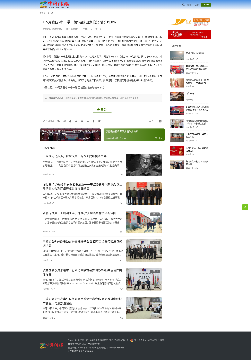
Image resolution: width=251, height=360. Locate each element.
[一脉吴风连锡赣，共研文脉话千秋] (177, 137)
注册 (196, 4)
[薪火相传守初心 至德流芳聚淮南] (177, 164)
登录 (189, 4)
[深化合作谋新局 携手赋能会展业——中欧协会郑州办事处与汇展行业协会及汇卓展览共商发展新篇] (144, 193)
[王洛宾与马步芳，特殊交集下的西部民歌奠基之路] (144, 165)
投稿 (207, 4)
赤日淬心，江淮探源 (195, 52)
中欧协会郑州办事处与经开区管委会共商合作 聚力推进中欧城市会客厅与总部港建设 (82, 301)
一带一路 (97, 29)
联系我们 (80, 351)
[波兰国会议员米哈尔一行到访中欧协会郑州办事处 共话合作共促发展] (144, 279)
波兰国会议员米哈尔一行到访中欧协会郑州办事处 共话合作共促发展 (82, 272)
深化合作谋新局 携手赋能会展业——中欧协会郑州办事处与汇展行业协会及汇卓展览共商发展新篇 (82, 186)
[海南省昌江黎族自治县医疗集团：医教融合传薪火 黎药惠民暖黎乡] (177, 123)
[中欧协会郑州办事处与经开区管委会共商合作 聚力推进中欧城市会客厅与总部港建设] (144, 308)
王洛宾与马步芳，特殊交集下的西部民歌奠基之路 (75, 156)
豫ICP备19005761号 (119, 340)
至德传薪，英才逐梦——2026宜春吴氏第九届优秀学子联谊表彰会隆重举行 (197, 69)
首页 (41, 13)
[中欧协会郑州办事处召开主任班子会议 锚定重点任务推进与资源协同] (144, 250)
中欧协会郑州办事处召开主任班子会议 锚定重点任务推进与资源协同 (82, 244)
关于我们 (72, 351)
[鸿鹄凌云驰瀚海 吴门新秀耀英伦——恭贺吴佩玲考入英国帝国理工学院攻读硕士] (177, 83)
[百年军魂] (177, 96)
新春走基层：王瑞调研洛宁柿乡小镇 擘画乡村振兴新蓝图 (79, 213)
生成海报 (50, 121)
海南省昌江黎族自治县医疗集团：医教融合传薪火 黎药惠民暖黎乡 (197, 123)
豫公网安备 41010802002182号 (149, 340)
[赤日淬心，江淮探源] (177, 55)
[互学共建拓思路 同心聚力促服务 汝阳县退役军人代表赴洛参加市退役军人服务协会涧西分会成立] (177, 110)
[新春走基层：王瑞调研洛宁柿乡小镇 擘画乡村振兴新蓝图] (144, 222)
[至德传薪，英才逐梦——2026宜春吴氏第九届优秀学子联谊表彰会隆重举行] (177, 69)
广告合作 (89, 351)
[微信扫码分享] (58, 121)
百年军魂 (190, 93)
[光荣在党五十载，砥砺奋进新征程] (177, 151)
